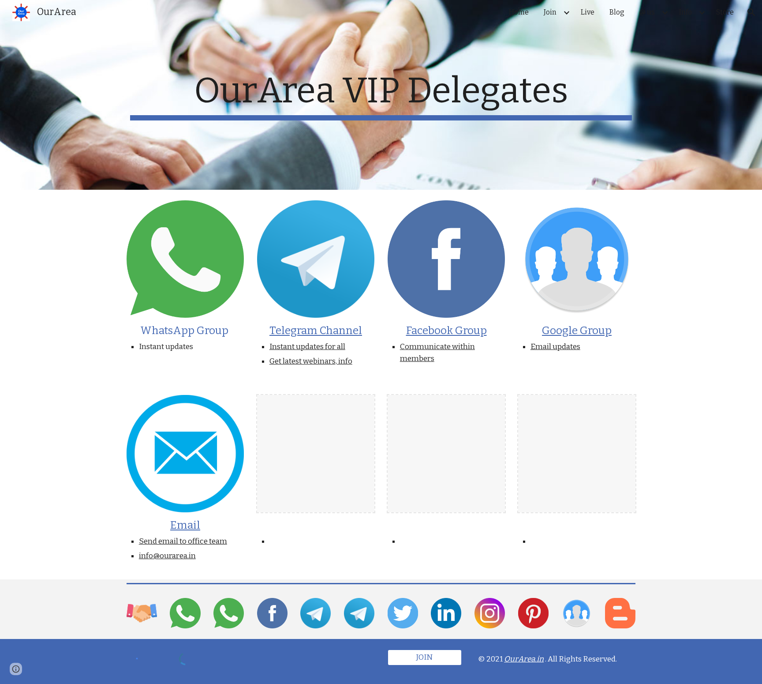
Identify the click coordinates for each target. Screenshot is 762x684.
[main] (381, 95)
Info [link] (685, 12)
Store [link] (725, 12)
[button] (751, 12)
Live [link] (587, 12)
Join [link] (550, 12)
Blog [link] (616, 12)
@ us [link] (647, 12)
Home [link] (519, 12)
